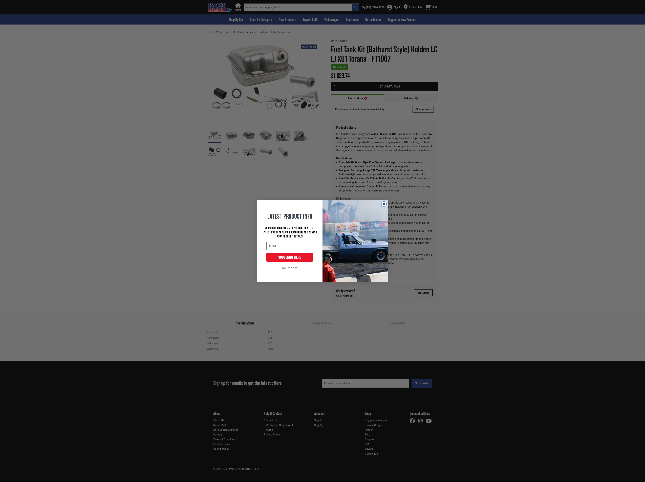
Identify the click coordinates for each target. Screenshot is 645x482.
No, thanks (290, 268)
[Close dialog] (384, 204)
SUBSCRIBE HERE (289, 257)
